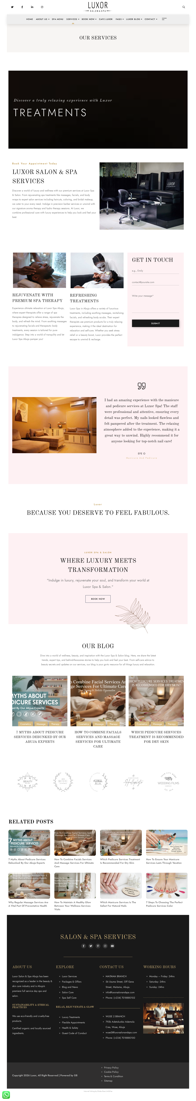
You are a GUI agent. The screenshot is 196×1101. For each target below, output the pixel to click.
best (126, 660)
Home (29, 19)
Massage (41, 724)
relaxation (149, 664)
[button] (98, 599)
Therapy (55, 724)
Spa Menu (57, 19)
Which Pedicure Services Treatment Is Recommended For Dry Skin (156, 737)
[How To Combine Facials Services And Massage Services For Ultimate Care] (98, 701)
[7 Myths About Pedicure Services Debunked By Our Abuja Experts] (39, 701)
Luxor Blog (133, 19)
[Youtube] (112, 946)
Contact (150, 19)
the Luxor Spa (108, 655)
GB (75, 1075)
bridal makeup (85, 199)
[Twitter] (90, 946)
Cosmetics (25, 724)
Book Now (88, 19)
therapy (37, 208)
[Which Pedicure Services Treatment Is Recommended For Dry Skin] (156, 701)
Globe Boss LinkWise (104, 1091)
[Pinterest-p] (98, 946)
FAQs (119, 19)
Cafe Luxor (106, 19)
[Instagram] (105, 946)
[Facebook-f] (83, 946)
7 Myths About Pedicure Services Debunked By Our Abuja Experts (40, 737)
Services (71, 19)
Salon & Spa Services (98, 937)
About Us (41, 19)
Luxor (76, 208)
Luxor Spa (90, 586)
